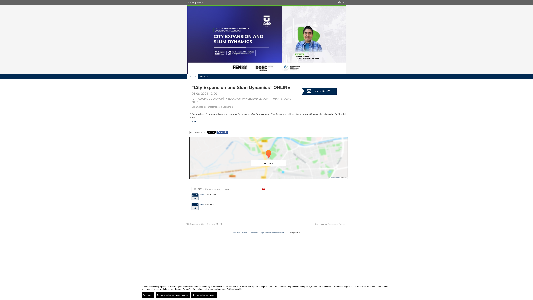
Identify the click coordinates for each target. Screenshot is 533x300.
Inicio (191, 2)
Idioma (341, 2)
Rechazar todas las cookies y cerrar (173, 295)
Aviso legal (236, 233)
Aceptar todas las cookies (204, 295)
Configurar (147, 295)
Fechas (204, 76)
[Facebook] (222, 132)
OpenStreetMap (335, 178)
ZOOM (192, 121)
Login (200, 2)
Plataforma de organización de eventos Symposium (268, 233)
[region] (266, 290)
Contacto (322, 91)
